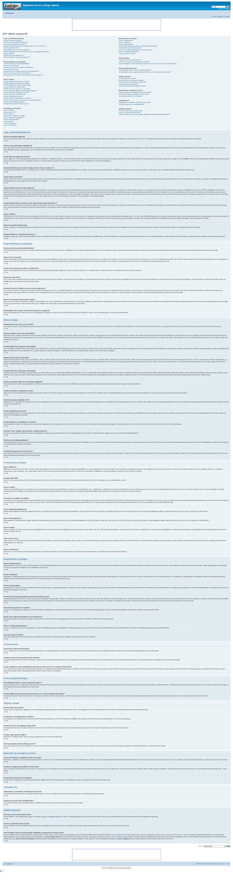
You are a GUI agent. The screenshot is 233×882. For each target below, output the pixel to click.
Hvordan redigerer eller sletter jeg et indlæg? (17, 83)
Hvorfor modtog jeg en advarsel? (13, 96)
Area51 (105, 826)
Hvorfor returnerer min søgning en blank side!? (132, 82)
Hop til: (200, 846)
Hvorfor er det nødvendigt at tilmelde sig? (16, 42)
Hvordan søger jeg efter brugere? (129, 84)
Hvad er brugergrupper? (126, 44)
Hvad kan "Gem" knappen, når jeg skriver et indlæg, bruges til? (22, 100)
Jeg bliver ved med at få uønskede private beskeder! (134, 62)
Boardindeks (10, 13)
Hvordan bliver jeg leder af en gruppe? (130, 48)
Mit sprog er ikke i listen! (11, 69)
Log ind (227, 16)
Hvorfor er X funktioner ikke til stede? (130, 112)
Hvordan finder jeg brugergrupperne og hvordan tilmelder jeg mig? (138, 46)
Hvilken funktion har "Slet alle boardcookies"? (17, 57)
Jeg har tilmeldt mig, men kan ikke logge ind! (16, 50)
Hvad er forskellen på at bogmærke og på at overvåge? (135, 92)
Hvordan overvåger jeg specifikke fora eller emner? (134, 94)
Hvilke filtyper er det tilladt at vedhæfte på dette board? (135, 102)
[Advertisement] (116, 24)
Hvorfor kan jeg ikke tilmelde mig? (13, 55)
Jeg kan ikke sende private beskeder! (130, 60)
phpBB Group (58, 817)
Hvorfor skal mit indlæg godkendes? (14, 102)
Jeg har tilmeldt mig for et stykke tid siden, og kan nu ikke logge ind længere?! (26, 51)
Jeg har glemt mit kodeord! (11, 48)
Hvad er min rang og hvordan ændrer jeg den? (17, 73)
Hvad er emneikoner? (10, 125)
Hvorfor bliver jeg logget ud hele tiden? (15, 44)
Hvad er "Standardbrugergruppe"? (129, 51)
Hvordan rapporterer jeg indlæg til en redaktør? (17, 98)
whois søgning (117, 835)
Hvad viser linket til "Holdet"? (127, 53)
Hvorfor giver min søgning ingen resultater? (131, 80)
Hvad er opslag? (8, 121)
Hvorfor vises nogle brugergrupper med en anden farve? (135, 50)
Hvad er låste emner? (10, 123)
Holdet (198, 863)
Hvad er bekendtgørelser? (11, 119)
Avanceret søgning (223, 8)
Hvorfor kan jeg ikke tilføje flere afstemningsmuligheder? (20, 90)
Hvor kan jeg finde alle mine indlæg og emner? (132, 86)
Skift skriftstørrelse (227, 13)
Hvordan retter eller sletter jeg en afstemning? (17, 88)
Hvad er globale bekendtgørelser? (14, 117)
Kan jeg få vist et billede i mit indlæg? (14, 115)
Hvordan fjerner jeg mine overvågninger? (131, 96)
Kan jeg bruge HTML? (10, 112)
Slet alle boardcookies (207, 863)
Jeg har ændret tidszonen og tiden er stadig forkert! (19, 67)
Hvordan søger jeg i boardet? (127, 78)
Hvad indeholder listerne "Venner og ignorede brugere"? (135, 70)
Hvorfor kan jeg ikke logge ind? (13, 40)
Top (6, 141)
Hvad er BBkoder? (9, 110)
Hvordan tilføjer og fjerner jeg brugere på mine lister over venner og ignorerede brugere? (145, 72)
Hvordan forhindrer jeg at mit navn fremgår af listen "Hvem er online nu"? (25, 46)
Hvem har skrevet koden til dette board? (130, 110)
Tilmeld (220, 16)
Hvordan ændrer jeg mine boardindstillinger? (17, 63)
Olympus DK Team (125, 868)
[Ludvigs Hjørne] (13, 6)
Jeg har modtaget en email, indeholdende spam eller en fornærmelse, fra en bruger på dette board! (148, 63)
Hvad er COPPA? (9, 53)
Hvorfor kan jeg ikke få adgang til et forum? (16, 92)
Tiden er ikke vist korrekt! (11, 65)
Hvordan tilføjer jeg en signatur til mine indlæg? (17, 85)
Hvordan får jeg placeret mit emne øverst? (16, 103)
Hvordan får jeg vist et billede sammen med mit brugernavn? (21, 71)
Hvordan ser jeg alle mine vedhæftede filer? (131, 104)
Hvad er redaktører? (125, 42)
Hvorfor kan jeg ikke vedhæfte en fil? (14, 94)
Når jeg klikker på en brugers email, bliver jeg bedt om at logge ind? (23, 75)
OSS (214, 16)
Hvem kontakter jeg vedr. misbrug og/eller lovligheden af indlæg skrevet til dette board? (144, 114)
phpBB (110, 867)
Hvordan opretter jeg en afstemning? (14, 87)
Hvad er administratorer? (126, 40)
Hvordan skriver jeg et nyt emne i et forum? (16, 81)
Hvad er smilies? (8, 114)
